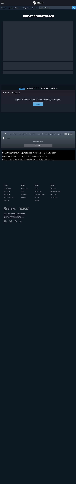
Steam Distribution (9, 197)
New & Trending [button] (12, 134)
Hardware (23, 194)
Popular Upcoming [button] (50, 134)
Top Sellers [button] (32, 134)
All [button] (5, 134)
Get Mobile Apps (55, 191)
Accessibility (38, 191)
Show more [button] (38, 145)
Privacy (37, 188)
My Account (54, 197)
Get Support (54, 194)
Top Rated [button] (40, 134)
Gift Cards (6, 200)
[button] (4, 8)
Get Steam (53, 188)
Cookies (37, 197)
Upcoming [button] (60, 134)
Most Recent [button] (22, 134)
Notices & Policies (40, 194)
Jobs (22, 191)
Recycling (23, 197)
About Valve (24, 188)
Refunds (37, 200)
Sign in (38, 104)
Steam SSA (7, 191)
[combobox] (55, 7)
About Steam (7, 188)
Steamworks (7, 194)
